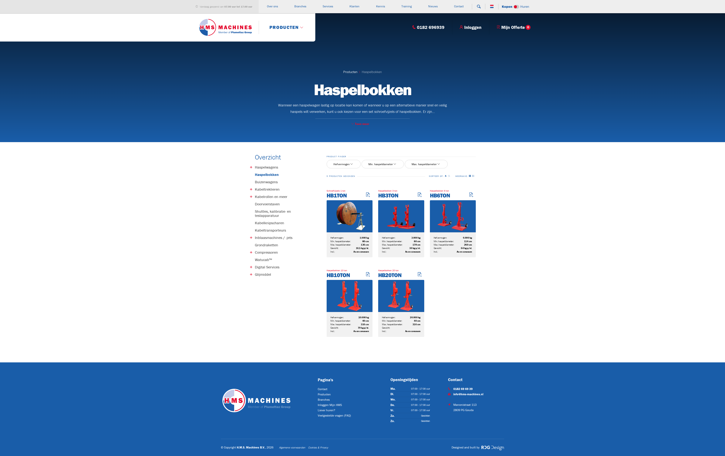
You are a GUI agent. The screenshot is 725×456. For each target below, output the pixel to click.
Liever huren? (326, 410)
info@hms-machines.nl (468, 394)
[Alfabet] (450, 176)
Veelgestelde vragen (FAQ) (334, 415)
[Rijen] (474, 176)
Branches (324, 399)
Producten (350, 72)
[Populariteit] (446, 176)
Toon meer (362, 124)
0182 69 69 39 (463, 389)
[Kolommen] (470, 176)
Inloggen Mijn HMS (330, 405)
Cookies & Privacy (318, 447)
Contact (322, 389)
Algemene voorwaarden (292, 447)
